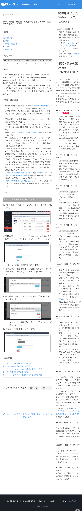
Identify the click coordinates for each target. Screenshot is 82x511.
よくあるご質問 (67, 46)
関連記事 (8, 49)
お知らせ (76, 54)
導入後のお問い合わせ (27, 132)
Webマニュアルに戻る (11, 414)
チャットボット (70, 43)
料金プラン (65, 299)
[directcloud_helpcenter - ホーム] (19, 4)
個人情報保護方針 (13, 501)
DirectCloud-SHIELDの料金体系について (18, 363)
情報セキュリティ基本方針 (48, 501)
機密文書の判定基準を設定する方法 (19, 181)
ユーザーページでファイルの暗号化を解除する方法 (22, 375)
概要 (7, 41)
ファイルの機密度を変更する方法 (15, 372)
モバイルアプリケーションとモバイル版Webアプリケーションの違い (68, 411)
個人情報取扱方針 (29, 501)
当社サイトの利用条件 (69, 501)
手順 (7, 46)
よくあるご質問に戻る (31, 414)
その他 (70, 4)
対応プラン (9, 38)
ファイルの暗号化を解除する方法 (18, 173)
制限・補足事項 (11, 44)
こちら (38, 119)
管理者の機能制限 (41, 106)
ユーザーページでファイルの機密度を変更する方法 (22, 369)
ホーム (60, 4)
